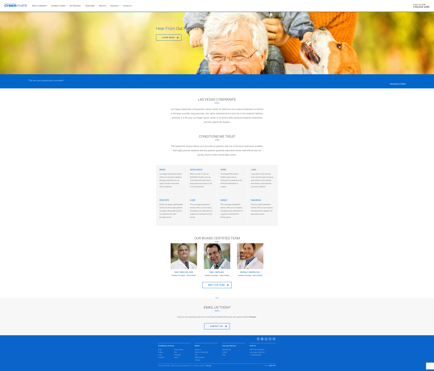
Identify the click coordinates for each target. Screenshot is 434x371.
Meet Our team (216, 285)
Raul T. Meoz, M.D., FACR (184, 272)
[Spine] (232, 180)
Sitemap (208, 365)
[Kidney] (232, 211)
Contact (197, 360)
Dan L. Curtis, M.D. (217, 272)
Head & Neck (178, 349)
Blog (223, 355)
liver (175, 352)
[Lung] (263, 180)
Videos (224, 352)
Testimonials (90, 6)
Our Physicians (75, 6)
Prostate (161, 357)
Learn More (169, 42)
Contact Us (216, 326)
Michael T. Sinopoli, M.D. (250, 272)
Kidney (160, 352)
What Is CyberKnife (39, 6)
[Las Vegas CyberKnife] (16, 5)
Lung (160, 355)
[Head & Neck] (202, 180)
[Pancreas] (263, 211)
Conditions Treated (58, 6)
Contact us (127, 6)
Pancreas (177, 355)
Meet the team (199, 357)
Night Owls (272, 365)
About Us (102, 6)
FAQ (196, 355)
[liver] (202, 211)
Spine (176, 357)
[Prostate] (171, 211)
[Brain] (171, 180)
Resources (115, 6)
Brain (160, 349)
